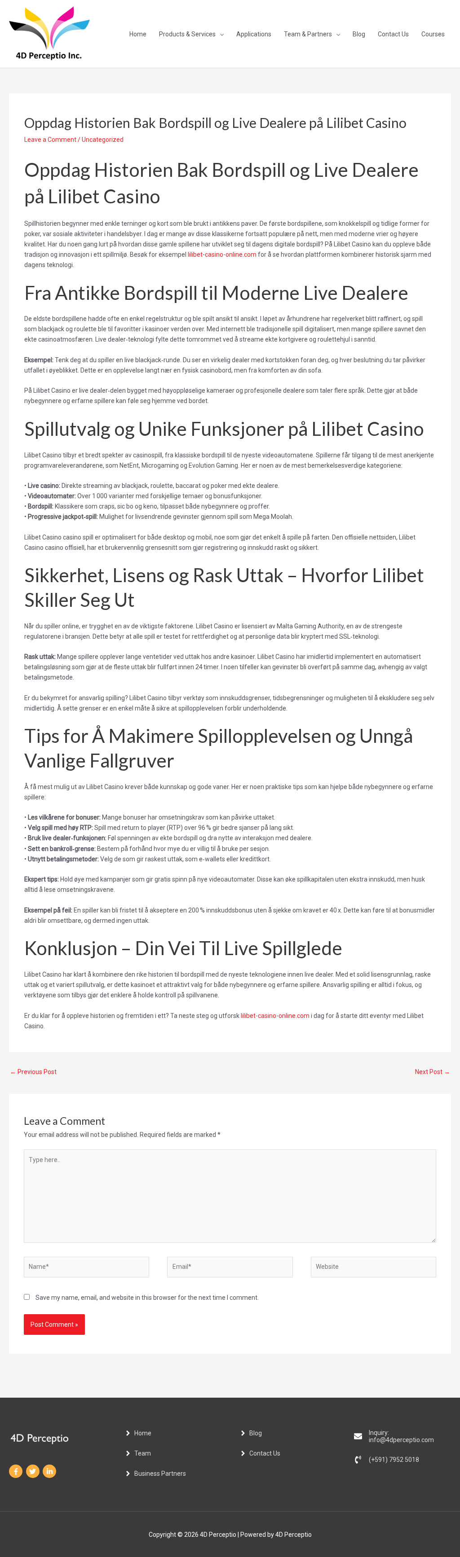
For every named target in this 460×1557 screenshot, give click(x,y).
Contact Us (393, 34)
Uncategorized (103, 139)
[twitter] (34, 1471)
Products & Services (187, 34)
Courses (433, 34)
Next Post (432, 1071)
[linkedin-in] (50, 1471)
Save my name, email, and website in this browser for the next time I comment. (147, 1297)
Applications (253, 34)
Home (137, 34)
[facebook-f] (17, 1471)
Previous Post (33, 1071)
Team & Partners (308, 34)
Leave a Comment (50, 139)
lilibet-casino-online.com (222, 254)
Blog (359, 34)
